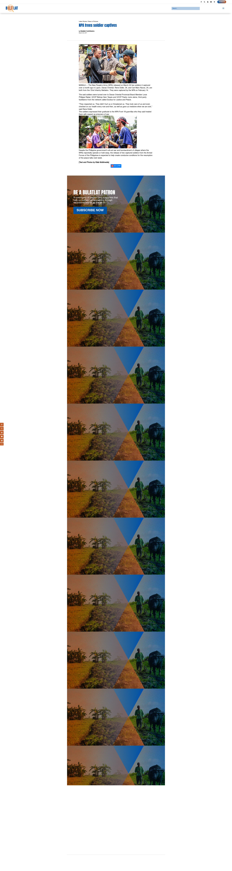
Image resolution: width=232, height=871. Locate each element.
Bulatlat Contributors (87, 31)
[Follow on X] (204, 2)
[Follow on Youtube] (211, 2)
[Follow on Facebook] (201, 2)
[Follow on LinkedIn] (207, 2)
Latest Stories (83, 21)
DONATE (222, 2)
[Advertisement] (116, 831)
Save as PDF (117, 166)
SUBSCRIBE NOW (90, 210)
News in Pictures (93, 21)
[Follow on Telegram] (214, 2)
